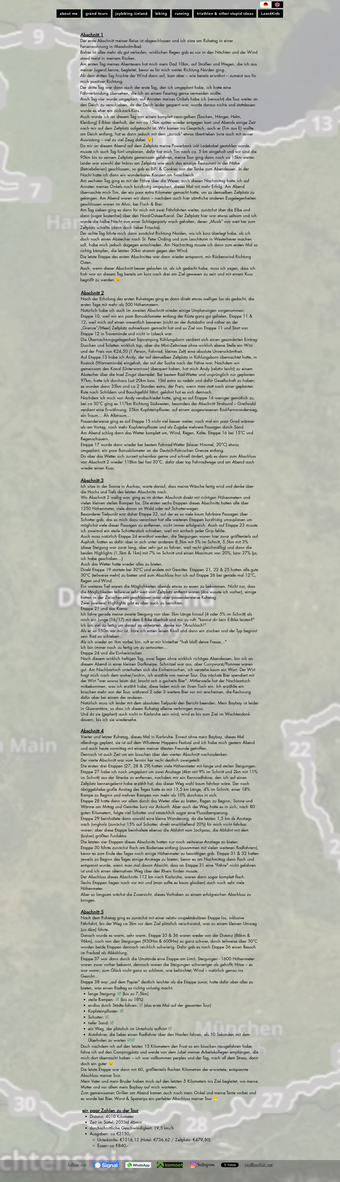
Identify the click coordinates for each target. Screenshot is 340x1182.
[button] (96, 13)
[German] (266, 4)
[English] (277, 4)
